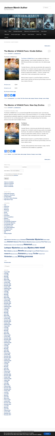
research (7, 254)
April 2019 (6, 396)
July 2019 (6, 392)
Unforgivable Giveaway (9, 193)
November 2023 (7, 321)
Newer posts (48, 45)
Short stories (7, 220)
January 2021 (7, 372)
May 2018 (6, 407)
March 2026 (6, 279)
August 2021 (7, 362)
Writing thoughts (8, 233)
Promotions (6, 215)
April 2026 (6, 278)
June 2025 (6, 293)
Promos (42, 251)
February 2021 (7, 371)
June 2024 (6, 311)
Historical (28, 244)
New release (7, 251)
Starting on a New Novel (9, 195)
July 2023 (6, 327)
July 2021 (6, 363)
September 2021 (7, 360)
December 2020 (7, 374)
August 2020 (7, 380)
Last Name (24, 167)
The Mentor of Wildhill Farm (27, 58)
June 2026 (6, 275)
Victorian (8, 256)
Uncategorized (11, 98)
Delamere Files (18, 242)
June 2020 (6, 383)
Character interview (11, 239)
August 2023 (7, 326)
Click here (16, 175)
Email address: (7, 170)
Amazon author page (15, 34)
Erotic (19, 98)
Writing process (25, 256)
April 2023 (6, 332)
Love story (23, 248)
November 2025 (7, 285)
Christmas (23, 239)
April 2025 (6, 296)
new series (6, 210)
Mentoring (6, 209)
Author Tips (38, 34)
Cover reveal (46, 239)
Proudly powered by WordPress (27, 431)
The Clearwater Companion (10, 221)
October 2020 (7, 377)
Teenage (40, 98)
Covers (5, 242)
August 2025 (7, 290)
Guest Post (6, 206)
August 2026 (7, 272)
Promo (37, 251)
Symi (27, 253)
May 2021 (6, 366)
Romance (36, 98)
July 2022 (6, 345)
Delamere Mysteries (27, 242)
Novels (26, 98)
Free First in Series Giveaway (10, 198)
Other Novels (44, 31)
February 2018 (7, 410)
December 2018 (7, 402)
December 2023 (7, 320)
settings (39, 434)
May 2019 (6, 395)
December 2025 (7, 284)
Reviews (16, 253)
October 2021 (7, 359)
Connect (23, 34)
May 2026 (6, 276)
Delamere (10, 242)
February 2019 (7, 399)
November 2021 (7, 357)
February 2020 (7, 386)
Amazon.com (7, 84)
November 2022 (7, 339)
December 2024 (7, 302)
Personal (6, 214)
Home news (34, 244)
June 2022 (6, 347)
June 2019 (6, 393)
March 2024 (6, 315)
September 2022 (7, 342)
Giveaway (6, 244)
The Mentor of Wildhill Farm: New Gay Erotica (24, 105)
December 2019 (7, 387)
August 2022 (7, 344)
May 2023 (6, 330)
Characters (18, 239)
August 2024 (7, 308)
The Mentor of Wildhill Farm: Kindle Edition (23, 51)
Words (13, 256)
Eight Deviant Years (8, 199)
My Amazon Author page (10, 91)
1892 (5, 239)
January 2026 (7, 282)
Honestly (6, 37)
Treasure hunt (42, 253)
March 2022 (6, 351)
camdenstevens (17, 53)
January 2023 (7, 336)
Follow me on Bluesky (8, 185)
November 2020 (7, 375)
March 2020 (6, 384)
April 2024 (6, 314)
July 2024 (6, 309)
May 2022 (6, 348)
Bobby (44, 34)
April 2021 (6, 368)
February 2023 (7, 335)
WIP (5, 232)
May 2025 (6, 294)
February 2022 (7, 353)
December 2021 (7, 356)
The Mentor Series (8, 229)
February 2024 (7, 317)
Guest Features (31, 34)
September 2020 (7, 378)
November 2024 (7, 303)
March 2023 (6, 333)
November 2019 (7, 389)
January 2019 (7, 401)
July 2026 (6, 273)
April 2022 (6, 350)
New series (16, 251)
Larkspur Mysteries (12, 247)
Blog (5, 31)
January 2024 (7, 318)
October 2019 (7, 390)
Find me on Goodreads (8, 186)
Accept (47, 433)
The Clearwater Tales (8, 224)
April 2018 (6, 408)
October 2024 (7, 305)
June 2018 (6, 405)
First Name (6, 167)
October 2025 (7, 287)
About (10, 31)
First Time (23, 98)
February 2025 (7, 299)
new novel (40, 247)
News (12, 251)
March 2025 (6, 297)
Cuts (5, 204)
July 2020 (6, 381)
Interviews (6, 207)
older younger (31, 98)
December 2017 (7, 413)
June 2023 (6, 329)
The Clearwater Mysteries (9, 223)
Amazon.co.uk (7, 88)
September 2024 (7, 306)
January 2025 (7, 300)
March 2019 (6, 398)
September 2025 (7, 288)
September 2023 (7, 324)
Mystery (31, 247)
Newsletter (7, 34)
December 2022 (7, 338)
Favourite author (7, 262)
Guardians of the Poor (12, 244)
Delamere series (35, 242)
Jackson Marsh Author (15, 7)
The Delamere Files (8, 226)
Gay (50, 242)
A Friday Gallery (7, 196)
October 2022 (7, 341)
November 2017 (7, 414)
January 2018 (7, 411)
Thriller (35, 253)
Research (6, 218)
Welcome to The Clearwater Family (31, 31)
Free (48, 242)
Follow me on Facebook (9, 183)
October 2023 (7, 323)
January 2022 (7, 354)
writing (16, 256)
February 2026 (7, 281)
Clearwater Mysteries (17, 31)
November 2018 (7, 404)
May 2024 (6, 312)
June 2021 (6, 365)
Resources (12, 253)
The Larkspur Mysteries (9, 227)
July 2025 (6, 291)
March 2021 (6, 369)
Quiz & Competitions (8, 217)
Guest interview (20, 244)
